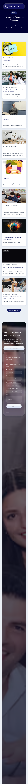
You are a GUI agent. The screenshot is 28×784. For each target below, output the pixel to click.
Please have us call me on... (12, 375)
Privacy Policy (13, 410)
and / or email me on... (11, 382)
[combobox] (14, 391)
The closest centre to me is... (12, 388)
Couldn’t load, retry (14, 310)
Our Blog (14, 12)
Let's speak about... (10, 394)
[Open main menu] (21, 6)
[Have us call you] (14, 348)
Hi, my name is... (9, 369)
